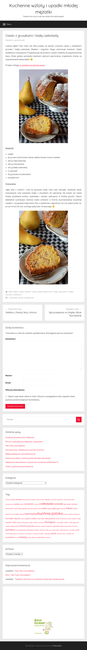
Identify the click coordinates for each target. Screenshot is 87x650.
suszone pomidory (38, 533)
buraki (42, 499)
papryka (30, 526)
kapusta (7, 514)
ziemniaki (40, 537)
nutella (7, 526)
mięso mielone (72, 519)
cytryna (36, 504)
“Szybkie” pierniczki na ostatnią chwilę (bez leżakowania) (39, 579)
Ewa (7, 575)
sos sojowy (28, 533)
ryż (50, 530)
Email (8, 383)
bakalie (13, 499)
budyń (38, 499)
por (17, 530)
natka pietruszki (74, 522)
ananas (7, 499)
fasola (16, 508)
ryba (47, 530)
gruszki (20, 298)
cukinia (16, 504)
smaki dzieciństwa (11, 533)
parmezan (38, 526)
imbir (39, 508)
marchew (40, 519)
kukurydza (76, 514)
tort (73, 533)
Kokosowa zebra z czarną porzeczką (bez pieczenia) (28, 458)
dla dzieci (67, 504)
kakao (69, 508)
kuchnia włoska (68, 514)
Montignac (50, 522)
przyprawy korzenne (25, 530)
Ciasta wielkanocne (44, 292)
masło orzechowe (61, 519)
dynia (7, 508)
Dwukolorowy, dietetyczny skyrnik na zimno (24, 450)
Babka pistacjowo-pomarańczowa (20, 454)
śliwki (77, 530)
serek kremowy (64, 530)
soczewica (21, 533)
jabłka (44, 508)
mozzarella (59, 522)
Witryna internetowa (14, 390)
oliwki (17, 526)
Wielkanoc (17, 295)
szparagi (47, 533)
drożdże (74, 504)
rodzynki (42, 530)
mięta (79, 519)
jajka (54, 508)
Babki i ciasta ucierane (22, 292)
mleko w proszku (39, 522)
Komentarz (10, 339)
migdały (8, 522)
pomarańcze (73, 526)
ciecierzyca (9, 504)
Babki (11, 292)
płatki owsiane (64, 526)
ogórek (12, 526)
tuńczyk (16, 537)
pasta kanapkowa (46, 526)
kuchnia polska (50, 513)
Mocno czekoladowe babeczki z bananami (24, 441)
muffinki (66, 522)
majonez (17, 518)
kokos (17, 514)
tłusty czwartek (66, 533)
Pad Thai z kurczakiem (15, 446)
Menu (9, 24)
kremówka (31, 513)
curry (21, 504)
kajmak (63, 508)
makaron (27, 519)
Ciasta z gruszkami (60, 292)
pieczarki (56, 526)
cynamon (29, 504)
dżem (11, 508)
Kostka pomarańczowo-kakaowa (19, 437)
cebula (47, 499)
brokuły (33, 499)
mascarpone (29, 298)
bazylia (24, 499)
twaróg (23, 537)
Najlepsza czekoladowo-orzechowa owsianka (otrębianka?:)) (31, 462)
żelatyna (34, 537)
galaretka (25, 508)
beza (28, 499)
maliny (34, 518)
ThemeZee (57, 646)
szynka (59, 533)
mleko (31, 522)
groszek (30, 508)
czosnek (58, 503)
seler (57, 530)
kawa (12, 514)
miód (14, 522)
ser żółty (72, 530)
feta (19, 508)
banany (19, 499)
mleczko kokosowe (23, 522)
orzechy (23, 526)
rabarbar (36, 530)
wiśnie (29, 537)
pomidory (10, 529)
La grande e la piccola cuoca (32, 65)
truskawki (9, 537)
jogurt (58, 508)
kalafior (75, 508)
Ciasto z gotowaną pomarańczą (19, 466)
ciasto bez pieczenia (56, 499)
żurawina (47, 537)
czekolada (13, 298)
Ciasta (34, 292)
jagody (49, 508)
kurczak (9, 518)
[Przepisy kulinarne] (43, 634)
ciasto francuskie (69, 499)
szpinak (53, 533)
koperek (21, 514)
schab (54, 530)
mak (22, 519)
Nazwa (9, 375)
